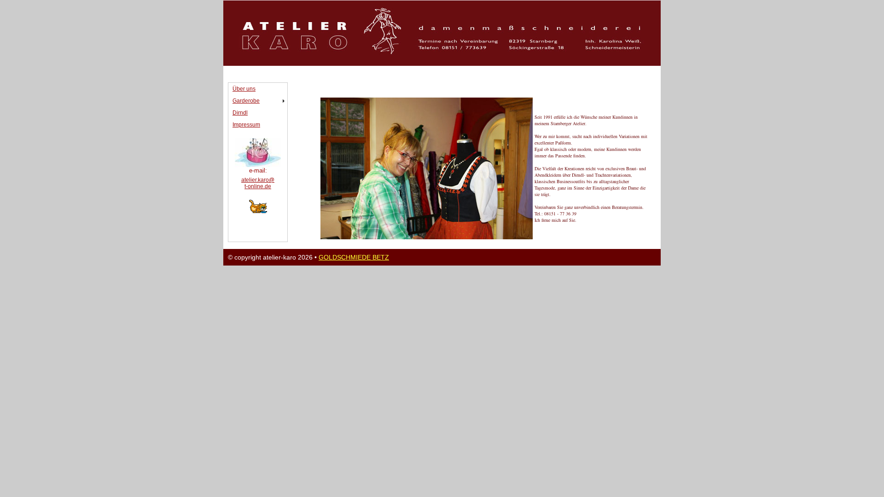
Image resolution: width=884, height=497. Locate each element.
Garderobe (246, 101)
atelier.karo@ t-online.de (257, 183)
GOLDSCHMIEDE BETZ (354, 257)
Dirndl (240, 113)
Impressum (246, 124)
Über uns (244, 89)
